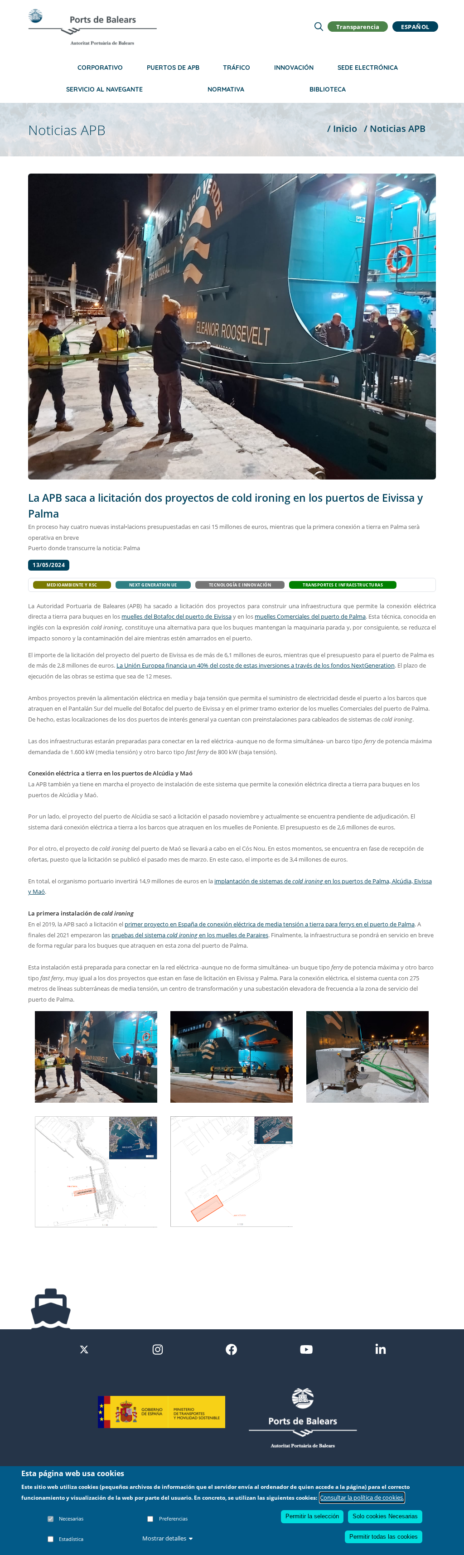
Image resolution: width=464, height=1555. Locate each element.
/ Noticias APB (394, 128)
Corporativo (100, 67)
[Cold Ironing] (231, 1056)
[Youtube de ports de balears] (306, 1349)
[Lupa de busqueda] (318, 26)
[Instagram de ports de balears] (158, 1349)
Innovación (294, 67)
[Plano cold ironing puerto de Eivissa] (96, 1171)
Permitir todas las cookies (383, 1536)
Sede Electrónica (368, 67)
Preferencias (173, 1518)
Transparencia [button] (357, 26)
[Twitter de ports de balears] (84, 1349)
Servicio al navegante (104, 89)
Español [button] (415, 26)
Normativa (226, 89)
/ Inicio (342, 128)
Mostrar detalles (164, 1538)
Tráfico (236, 67)
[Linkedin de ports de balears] (381, 1349)
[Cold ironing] (96, 1056)
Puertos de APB (173, 67)
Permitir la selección (312, 1516)
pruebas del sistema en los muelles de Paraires (189, 935)
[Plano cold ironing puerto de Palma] (231, 1171)
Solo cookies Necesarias (385, 1516)
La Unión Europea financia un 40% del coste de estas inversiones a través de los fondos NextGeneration (255, 665)
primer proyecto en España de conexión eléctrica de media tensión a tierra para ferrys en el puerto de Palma (270, 924)
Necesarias (71, 1518)
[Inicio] (92, 27)
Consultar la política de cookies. (362, 1497)
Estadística (71, 1539)
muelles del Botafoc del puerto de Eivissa (176, 616)
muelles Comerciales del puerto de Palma (310, 616)
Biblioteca (327, 89)
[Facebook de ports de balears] (231, 1349)
